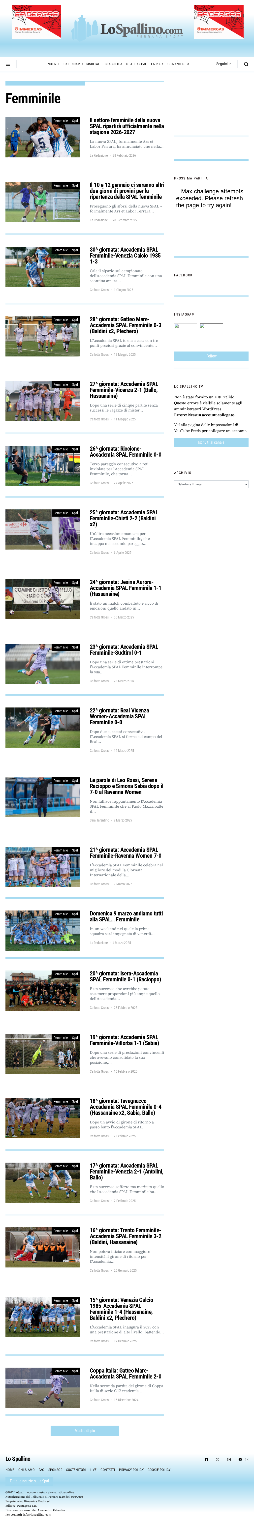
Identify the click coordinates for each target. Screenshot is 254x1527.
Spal (75, 121)
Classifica (114, 64)
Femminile (61, 121)
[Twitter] (217, 1459)
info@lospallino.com (37, 1515)
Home (9, 1470)
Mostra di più (85, 1430)
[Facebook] (206, 1459)
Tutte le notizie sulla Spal (29, 1481)
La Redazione (99, 155)
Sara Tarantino (99, 820)
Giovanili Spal (179, 64)
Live (93, 1470)
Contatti (107, 1470)
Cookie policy (159, 1470)
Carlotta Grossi (99, 290)
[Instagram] (229, 1459)
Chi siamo (26, 1470)
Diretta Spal (136, 64)
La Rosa (157, 64)
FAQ (41, 1470)
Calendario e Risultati (82, 64)
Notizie (54, 64)
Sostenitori (76, 1470)
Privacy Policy (131, 1470)
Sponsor (55, 1470)
